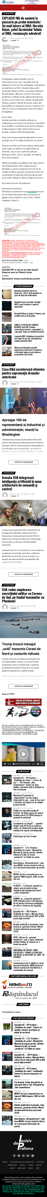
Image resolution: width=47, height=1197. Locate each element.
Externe (30, 1165)
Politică (22, 1165)
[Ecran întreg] (42, 764)
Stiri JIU (20, 1190)
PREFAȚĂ (4, 1162)
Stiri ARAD (15, 1186)
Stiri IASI (13, 1190)
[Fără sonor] (38, 764)
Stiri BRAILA (29, 1193)
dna (26, 260)
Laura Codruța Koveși (12, 263)
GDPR (38, 1168)
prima (25, 263)
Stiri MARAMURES (32, 1190)
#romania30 (32, 191)
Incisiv (13, 40)
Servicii (30, 1168)
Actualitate (40, 1162)
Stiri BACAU (36, 1186)
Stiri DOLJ (36, 1188)
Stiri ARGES (25, 1186)
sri (31, 263)
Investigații (21, 1168)
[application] (23, 754)
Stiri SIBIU (25, 1192)
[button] (23, 754)
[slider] (21, 764)
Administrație (12, 1165)
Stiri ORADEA (15, 1192)
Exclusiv (38, 1165)
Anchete (12, 1168)
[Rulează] (5, 764)
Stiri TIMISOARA (37, 1192)
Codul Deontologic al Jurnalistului (22, 1162)
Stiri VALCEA (18, 1193)
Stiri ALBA (6, 1186)
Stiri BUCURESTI (16, 1188)
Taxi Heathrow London (11, 1012)
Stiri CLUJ (27, 1188)
